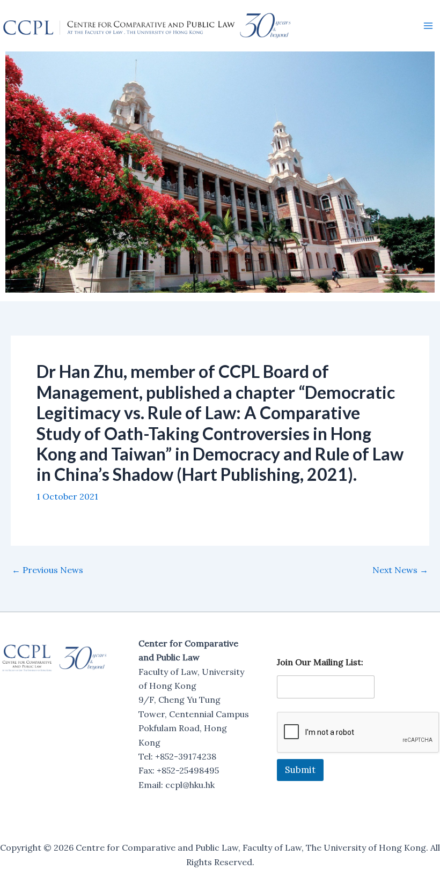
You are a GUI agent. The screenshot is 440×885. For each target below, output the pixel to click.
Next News (400, 570)
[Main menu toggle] (428, 26)
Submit (300, 770)
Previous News (47, 570)
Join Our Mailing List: (320, 662)
